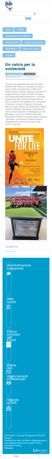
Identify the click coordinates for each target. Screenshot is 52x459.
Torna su (8, 447)
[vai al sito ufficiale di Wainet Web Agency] (40, 450)
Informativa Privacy (12, 445)
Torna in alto (10, 251)
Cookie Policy (35, 442)
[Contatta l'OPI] (8, 407)
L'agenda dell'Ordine (14, 74)
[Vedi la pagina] (8, 306)
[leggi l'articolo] (8, 273)
